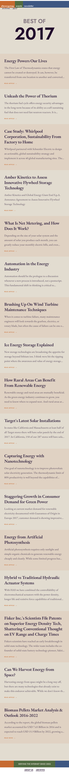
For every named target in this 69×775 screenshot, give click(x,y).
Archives (40, 770)
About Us (28, 770)
